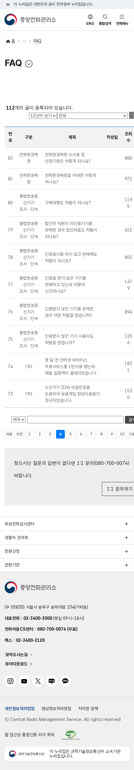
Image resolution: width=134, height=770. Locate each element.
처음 (9, 434)
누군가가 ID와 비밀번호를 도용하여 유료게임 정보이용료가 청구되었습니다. (72, 394)
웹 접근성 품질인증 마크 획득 (30, 734)
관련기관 (12, 564)
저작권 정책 (88, 708)
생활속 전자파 (16, 537)
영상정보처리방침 (56, 708)
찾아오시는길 (16, 655)
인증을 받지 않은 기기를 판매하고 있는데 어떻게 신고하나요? (65, 285)
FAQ (37, 40)
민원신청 (12, 551)
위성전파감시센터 (20, 523)
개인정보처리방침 (20, 708)
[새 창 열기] (70, 735)
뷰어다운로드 (16, 664)
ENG (90, 23)
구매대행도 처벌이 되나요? (68, 202)
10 (122, 434)
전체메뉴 (122, 23)
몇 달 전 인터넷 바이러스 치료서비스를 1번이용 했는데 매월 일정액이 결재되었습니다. (71, 367)
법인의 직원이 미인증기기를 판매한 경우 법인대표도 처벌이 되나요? (71, 230)
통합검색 (105, 23)
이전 (19, 434)
